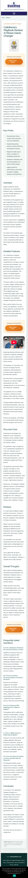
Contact (12, 862)
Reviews (8, 17)
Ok (14, 875)
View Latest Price (12, 61)
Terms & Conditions (19, 862)
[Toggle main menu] (14, 13)
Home (3, 17)
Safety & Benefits (16, 860)
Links (4, 862)
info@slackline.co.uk (15, 856)
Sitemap (16, 864)
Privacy (11, 864)
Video (23, 860)
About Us (9, 860)
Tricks (8, 862)
